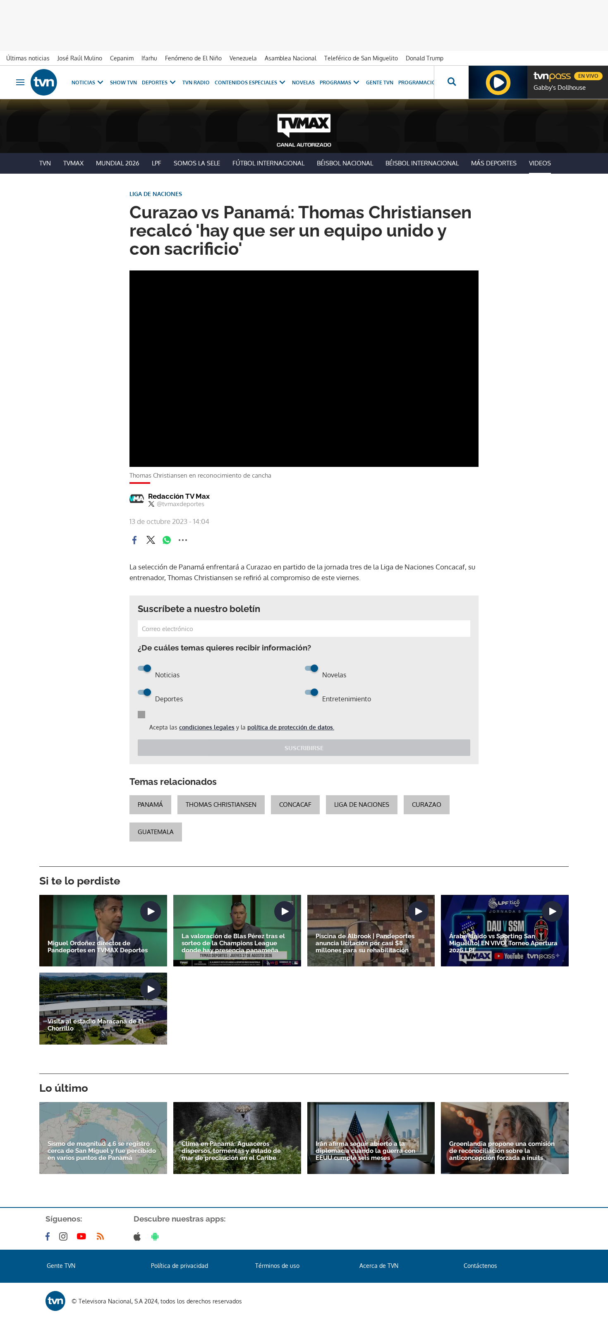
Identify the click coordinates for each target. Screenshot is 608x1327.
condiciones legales (207, 727)
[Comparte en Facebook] (134, 540)
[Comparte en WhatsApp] (166, 540)
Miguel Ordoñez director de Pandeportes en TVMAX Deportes (98, 947)
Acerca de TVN (378, 1265)
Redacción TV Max (179, 496)
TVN (45, 163)
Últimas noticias (28, 58)
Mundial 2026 (117, 163)
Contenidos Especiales (246, 82)
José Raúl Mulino (79, 58)
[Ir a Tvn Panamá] (44, 82)
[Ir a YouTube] (83, 1236)
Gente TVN (379, 82)
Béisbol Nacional (345, 163)
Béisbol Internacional (422, 163)
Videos (540, 163)
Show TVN (123, 82)
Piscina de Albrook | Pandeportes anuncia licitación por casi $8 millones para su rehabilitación (365, 943)
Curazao (426, 804)
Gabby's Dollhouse (560, 87)
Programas (335, 82)
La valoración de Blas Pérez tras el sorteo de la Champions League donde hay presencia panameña (233, 943)
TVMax (73, 163)
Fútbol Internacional (268, 163)
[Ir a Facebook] (49, 1236)
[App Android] (156, 1236)
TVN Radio (196, 82)
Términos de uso (277, 1265)
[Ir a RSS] (102, 1236)
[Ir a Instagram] (65, 1236)
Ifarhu (149, 58)
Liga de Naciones (361, 804)
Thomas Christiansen (221, 804)
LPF (156, 163)
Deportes (155, 82)
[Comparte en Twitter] (150, 540)
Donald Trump (424, 58)
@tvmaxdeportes (180, 504)
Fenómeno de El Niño (193, 58)
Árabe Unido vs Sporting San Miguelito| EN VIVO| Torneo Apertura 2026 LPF (503, 943)
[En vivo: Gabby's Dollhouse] (498, 82)
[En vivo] (540, 73)
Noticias (83, 82)
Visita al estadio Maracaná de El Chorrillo (96, 1025)
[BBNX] (55, 1301)
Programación (419, 82)
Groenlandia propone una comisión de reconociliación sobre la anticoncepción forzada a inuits (502, 1151)
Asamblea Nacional (290, 58)
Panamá (150, 804)
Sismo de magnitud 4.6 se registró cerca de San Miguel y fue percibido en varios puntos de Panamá (102, 1151)
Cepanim (122, 58)
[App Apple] (139, 1236)
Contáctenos (480, 1265)
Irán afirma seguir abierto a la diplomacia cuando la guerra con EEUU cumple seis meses (365, 1151)
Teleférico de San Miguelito (361, 58)
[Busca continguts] (451, 82)
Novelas (303, 82)
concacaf (295, 804)
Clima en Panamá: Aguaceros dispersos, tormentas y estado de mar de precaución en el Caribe (231, 1151)
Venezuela (243, 58)
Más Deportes (494, 163)
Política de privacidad (179, 1265)
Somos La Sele (197, 163)
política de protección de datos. (290, 727)
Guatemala (156, 832)
